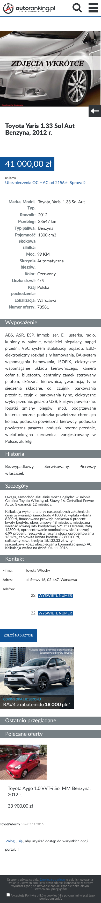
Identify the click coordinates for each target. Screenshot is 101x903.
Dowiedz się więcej (53, 879)
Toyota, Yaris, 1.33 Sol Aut (61, 202)
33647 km (47, 222)
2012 (42, 215)
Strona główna (29, 8)
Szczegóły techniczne (17, 114)
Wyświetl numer (55, 596)
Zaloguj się (14, 841)
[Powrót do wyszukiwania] (95, 111)
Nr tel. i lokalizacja (51, 114)
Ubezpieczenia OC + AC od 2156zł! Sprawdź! (45, 183)
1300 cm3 (47, 235)
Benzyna (45, 228)
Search (77, 7)
